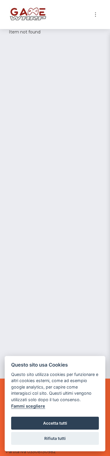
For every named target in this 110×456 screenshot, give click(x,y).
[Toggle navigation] (95, 14)
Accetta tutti (55, 423)
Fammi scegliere (28, 406)
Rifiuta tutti (55, 438)
